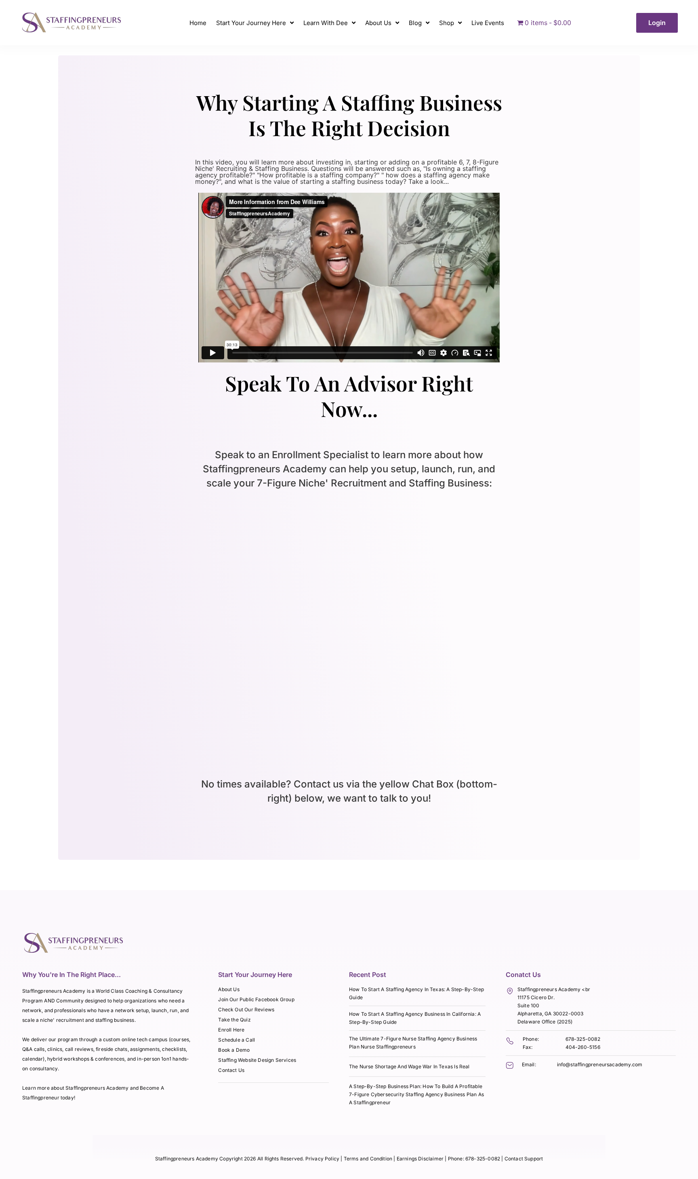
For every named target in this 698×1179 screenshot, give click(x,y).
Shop (446, 23)
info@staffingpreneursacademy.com (600, 1064)
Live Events (487, 23)
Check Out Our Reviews (246, 1009)
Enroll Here (231, 1030)
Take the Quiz (234, 1020)
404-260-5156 (583, 1047)
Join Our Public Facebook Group (256, 999)
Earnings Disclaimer (421, 1159)
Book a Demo (234, 1050)
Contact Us (231, 1070)
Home (197, 23)
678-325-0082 (583, 1039)
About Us (378, 23)
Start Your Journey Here (251, 23)
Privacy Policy (322, 1159)
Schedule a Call (236, 1040)
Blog (415, 23)
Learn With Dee (325, 23)
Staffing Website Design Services (257, 1060)
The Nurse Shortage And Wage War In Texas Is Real (409, 1066)
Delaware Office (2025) (544, 1022)
